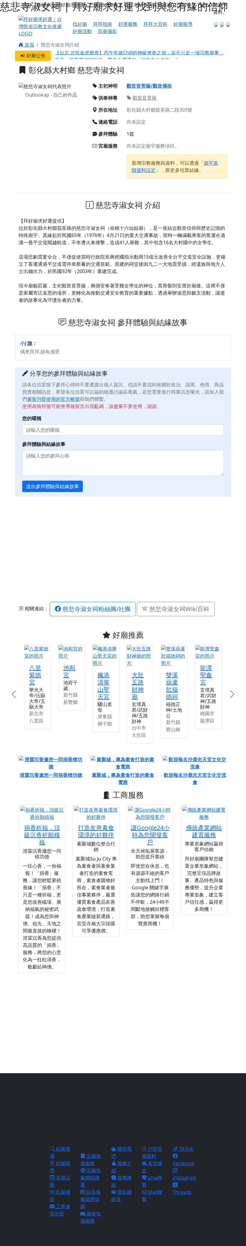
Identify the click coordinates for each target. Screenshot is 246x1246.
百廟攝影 (107, 31)
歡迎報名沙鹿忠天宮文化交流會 (195, 778)
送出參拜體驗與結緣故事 (52, 486)
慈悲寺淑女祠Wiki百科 (178, 609)
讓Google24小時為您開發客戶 (150, 835)
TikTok (186, 1148)
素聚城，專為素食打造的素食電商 (123, 778)
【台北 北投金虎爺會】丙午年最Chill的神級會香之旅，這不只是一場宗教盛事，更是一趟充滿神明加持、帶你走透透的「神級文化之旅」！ (139, 54)
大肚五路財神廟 (138, 686)
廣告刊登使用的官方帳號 (53, 399)
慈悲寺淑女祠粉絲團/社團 (95, 609)
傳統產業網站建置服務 (204, 831)
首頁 (28, 44)
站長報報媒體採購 (90, 1199)
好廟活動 (82, 31)
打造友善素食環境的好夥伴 (96, 831)
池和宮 (69, 671)
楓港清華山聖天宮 (104, 686)
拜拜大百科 (155, 24)
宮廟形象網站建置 (90, 1177)
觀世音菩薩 (145, 98)
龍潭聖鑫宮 (206, 675)
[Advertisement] (132, 548)
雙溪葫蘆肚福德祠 (172, 686)
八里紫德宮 (35, 675)
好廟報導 (183, 24)
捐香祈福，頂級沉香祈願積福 (42, 835)
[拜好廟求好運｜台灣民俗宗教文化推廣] (42, 26)
